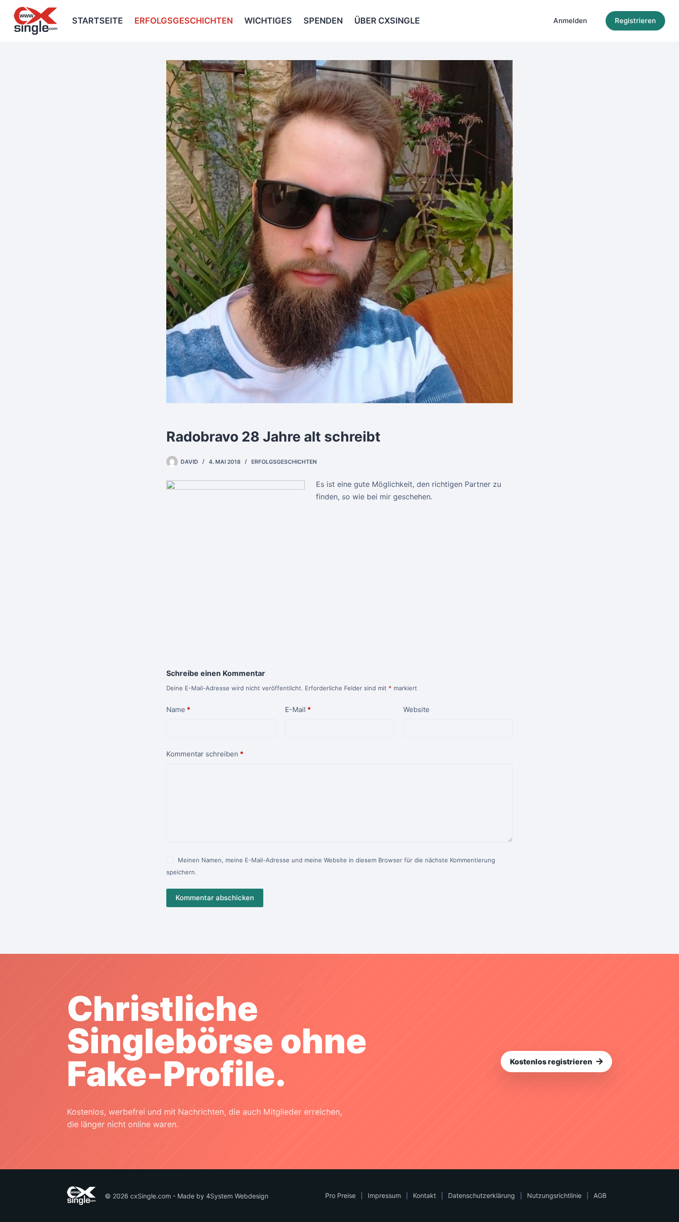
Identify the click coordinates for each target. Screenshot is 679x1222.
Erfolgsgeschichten (183, 20)
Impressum (384, 1195)
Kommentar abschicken (215, 897)
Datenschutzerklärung (481, 1195)
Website (416, 709)
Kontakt (424, 1195)
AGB (600, 1195)
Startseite (97, 20)
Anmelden (570, 20)
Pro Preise (340, 1195)
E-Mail (298, 709)
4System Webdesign (237, 1196)
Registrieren (635, 20)
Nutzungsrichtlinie (554, 1195)
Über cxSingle (387, 20)
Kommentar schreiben (204, 753)
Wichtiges (268, 20)
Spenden (323, 20)
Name (178, 709)
